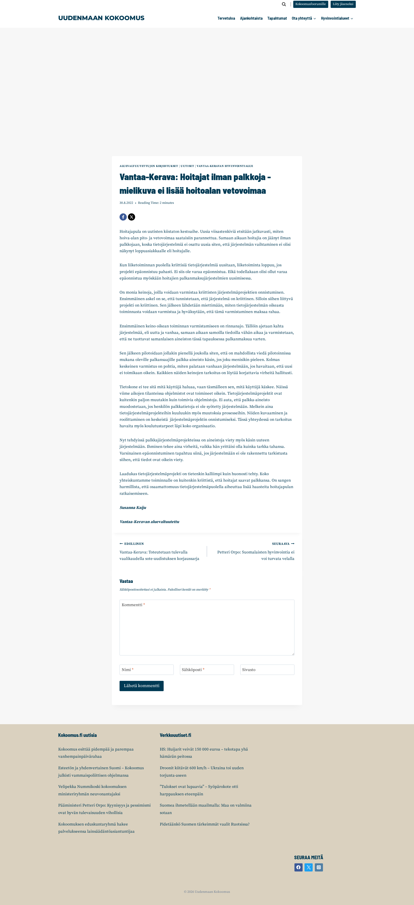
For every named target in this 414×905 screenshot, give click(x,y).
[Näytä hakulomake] (284, 4)
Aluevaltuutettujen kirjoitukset (149, 166)
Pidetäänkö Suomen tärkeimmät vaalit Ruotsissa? (205, 824)
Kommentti (133, 605)
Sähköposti (193, 669)
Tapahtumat (277, 18)
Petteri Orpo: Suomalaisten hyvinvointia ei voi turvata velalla (255, 551)
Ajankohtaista (251, 18)
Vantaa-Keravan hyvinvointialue (225, 166)
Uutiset (187, 166)
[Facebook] (123, 217)
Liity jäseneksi (343, 4)
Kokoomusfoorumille (310, 4)
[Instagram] (319, 867)
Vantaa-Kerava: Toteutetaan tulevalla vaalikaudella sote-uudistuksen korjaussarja (159, 551)
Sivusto (248, 669)
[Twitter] (309, 867)
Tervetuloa (226, 18)
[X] (131, 217)
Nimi (127, 669)
